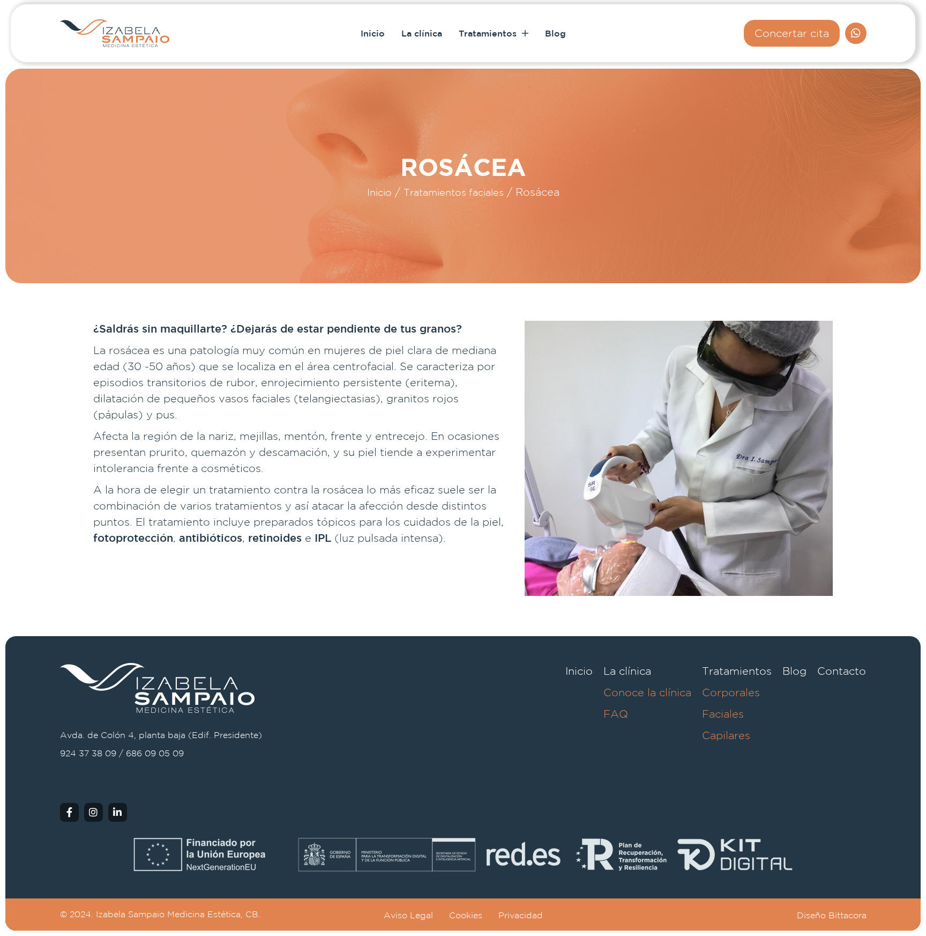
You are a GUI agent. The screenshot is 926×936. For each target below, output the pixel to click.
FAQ (615, 713)
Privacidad (520, 915)
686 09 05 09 (155, 753)
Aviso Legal (408, 915)
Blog (555, 33)
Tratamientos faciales (454, 192)
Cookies (465, 915)
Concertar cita (792, 33)
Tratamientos (489, 33)
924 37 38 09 (88, 753)
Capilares (726, 735)
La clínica (421, 33)
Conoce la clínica (647, 692)
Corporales (731, 692)
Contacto (841, 670)
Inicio (373, 33)
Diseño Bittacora (832, 915)
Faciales (723, 713)
